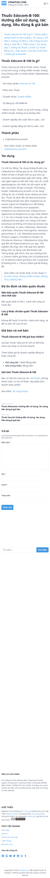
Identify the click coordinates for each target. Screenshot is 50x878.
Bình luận (6, 442)
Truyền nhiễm (24, 96)
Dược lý (34, 47)
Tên (3, 474)
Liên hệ (4, 833)
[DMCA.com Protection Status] (18, 820)
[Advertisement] (25, 529)
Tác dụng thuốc (20, 391)
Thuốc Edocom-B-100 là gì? (18, 34)
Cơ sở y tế (27, 811)
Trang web (5, 495)
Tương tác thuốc (19, 47)
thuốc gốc (31, 816)
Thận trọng (28, 44)
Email (4, 485)
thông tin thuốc (12, 814)
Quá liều (16, 44)
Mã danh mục (7, 844)
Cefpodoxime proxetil (15, 149)
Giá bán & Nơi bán (38, 50)
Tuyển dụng (6, 841)
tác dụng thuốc (38, 814)
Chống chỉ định (19, 40)
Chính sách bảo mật (9, 837)
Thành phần (40, 34)
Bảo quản (21, 50)
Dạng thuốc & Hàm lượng (17, 37)
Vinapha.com (17, 2)
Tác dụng (37, 37)
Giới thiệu (5, 830)
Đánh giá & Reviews (16, 54)
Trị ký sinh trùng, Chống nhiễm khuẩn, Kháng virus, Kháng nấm (26, 276)
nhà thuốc (35, 378)
